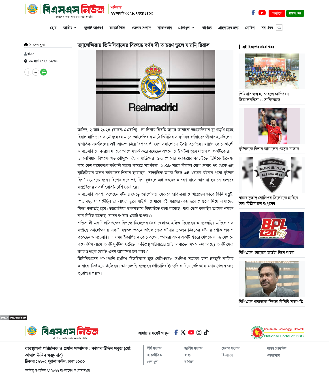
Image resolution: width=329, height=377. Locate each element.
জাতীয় (67, 27)
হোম (53, 27)
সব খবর (267, 27)
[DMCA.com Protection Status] (13, 317)
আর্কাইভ (277, 13)
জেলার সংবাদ (141, 27)
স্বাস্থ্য (187, 355)
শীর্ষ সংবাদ (154, 348)
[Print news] (43, 72)
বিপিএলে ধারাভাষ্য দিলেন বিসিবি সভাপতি (271, 301)
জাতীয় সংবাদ (193, 348)
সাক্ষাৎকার (165, 27)
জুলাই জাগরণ (93, 27)
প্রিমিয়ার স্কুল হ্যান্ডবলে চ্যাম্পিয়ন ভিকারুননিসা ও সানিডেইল (264, 97)
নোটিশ (250, 27)
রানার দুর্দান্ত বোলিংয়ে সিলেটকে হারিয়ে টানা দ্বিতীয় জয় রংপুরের (268, 200)
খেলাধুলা (184, 27)
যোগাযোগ (273, 355)
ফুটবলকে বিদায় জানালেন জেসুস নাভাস (269, 149)
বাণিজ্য (207, 27)
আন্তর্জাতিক (117, 27)
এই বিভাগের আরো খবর (258, 47)
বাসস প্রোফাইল (276, 348)
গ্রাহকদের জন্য (228, 27)
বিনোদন (227, 355)
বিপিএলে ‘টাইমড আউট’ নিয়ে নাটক (266, 252)
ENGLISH (295, 13)
